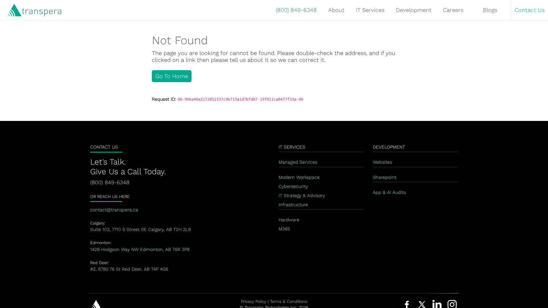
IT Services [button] (370, 10)
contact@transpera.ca (114, 209)
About (336, 10)
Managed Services (298, 162)
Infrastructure (293, 204)
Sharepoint (384, 177)
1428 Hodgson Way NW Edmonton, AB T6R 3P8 (140, 249)
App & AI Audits (389, 192)
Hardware (289, 219)
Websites (382, 162)
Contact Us (530, 10)
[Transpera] (31, 10)
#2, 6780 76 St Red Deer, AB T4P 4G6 (129, 269)
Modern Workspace (299, 177)
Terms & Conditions (288, 301)
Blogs (490, 10)
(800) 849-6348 (296, 10)
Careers (453, 10)
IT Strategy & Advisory (302, 195)
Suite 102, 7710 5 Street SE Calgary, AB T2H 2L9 (140, 229)
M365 (284, 229)
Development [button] (414, 10)
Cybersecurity (293, 186)
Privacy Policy (253, 301)
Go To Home (171, 76)
